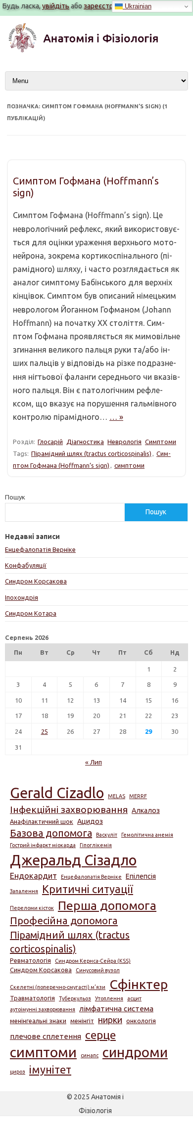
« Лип (93, 762)
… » (116, 416)
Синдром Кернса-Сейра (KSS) (93, 961)
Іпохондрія (21, 597)
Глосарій (50, 441)
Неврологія (124, 441)
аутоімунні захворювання (42, 1009)
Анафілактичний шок (41, 821)
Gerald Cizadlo (57, 793)
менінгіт (82, 1020)
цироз (17, 1072)
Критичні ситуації (87, 889)
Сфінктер (138, 984)
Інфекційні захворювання (69, 809)
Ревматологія (30, 960)
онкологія (141, 1020)
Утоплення (109, 998)
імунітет (50, 1070)
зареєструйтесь (110, 6)
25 (44, 731)
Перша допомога (107, 905)
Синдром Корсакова (36, 581)
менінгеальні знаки (38, 1020)
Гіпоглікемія (96, 845)
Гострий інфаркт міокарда (43, 845)
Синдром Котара (30, 613)
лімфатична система (116, 1008)
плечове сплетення (45, 1036)
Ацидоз (90, 821)
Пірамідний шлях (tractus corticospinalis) (91, 453)
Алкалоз (146, 810)
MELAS (116, 796)
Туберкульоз (75, 998)
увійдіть (55, 6)
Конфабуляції (26, 565)
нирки (110, 1020)
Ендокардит (33, 875)
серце (100, 1034)
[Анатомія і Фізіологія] (96, 50)
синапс (89, 1055)
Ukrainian (137, 6)
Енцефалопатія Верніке (40, 549)
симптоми (129, 465)
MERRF (138, 796)
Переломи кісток (32, 908)
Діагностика (85, 441)
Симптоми (160, 441)
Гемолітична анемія (147, 835)
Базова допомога (51, 833)
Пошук (15, 497)
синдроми (135, 1052)
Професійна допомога (64, 920)
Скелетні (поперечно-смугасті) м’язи (57, 987)
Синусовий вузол (98, 970)
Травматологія (32, 997)
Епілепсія (141, 876)
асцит (134, 998)
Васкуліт (106, 835)
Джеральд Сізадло (73, 860)
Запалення (24, 891)
